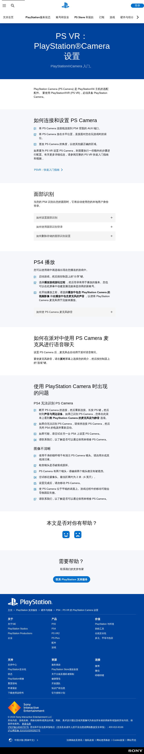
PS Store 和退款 (84, 17)
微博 (97, 666)
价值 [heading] (97, 618)
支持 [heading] (10, 659)
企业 (10, 638)
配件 (54, 642)
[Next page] (137, 17)
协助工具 (99, 628)
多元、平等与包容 (104, 638)
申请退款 (12, 688)
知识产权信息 (58, 688)
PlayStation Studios (18, 628)
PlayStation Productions (20, 633)
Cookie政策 (118, 740)
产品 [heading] (54, 618)
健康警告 (56, 678)
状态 (10, 674)
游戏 (112, 17)
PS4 (54, 628)
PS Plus (56, 638)
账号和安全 (62, 17)
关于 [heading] (10, 618)
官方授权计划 (58, 693)
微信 (97, 670)
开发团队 (56, 683)
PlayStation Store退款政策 (65, 669)
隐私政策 (89, 740)
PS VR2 (56, 633)
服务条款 (56, 664)
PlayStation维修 (16, 678)
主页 (10, 610)
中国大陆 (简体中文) (24, 740)
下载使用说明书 (16, 693)
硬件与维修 (127, 17)
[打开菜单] (4, 5)
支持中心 (12, 664)
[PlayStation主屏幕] (65, 6)
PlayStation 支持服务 (26, 610)
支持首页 (8, 17)
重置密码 (12, 683)
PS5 (54, 624)
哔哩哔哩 (99, 675)
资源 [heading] (54, 659)
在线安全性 (100, 633)
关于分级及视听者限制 (63, 674)
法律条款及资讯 (74, 740)
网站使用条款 (103, 740)
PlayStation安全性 (17, 669)
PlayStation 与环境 (104, 624)
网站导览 (131, 740)
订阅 (101, 17)
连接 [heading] (97, 659)
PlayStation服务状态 (38, 17)
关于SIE (12, 624)
